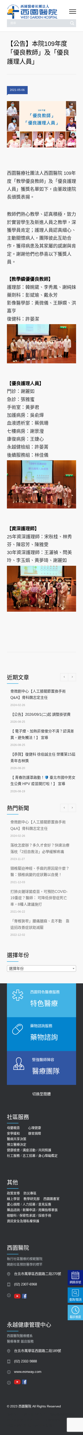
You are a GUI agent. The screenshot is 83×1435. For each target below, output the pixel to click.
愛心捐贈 (13, 1204)
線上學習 (13, 1199)
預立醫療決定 (16, 1144)
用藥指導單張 (48, 1210)
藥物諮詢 (44, 1037)
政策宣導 (13, 1193)
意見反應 (44, 1204)
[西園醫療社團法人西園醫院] (38, 11)
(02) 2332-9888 (25, 1361)
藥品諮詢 (13, 1210)
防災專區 (30, 1193)
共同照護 (44, 1150)
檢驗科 (12, 1215)
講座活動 (29, 1150)
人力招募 (29, 1204)
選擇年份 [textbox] (16, 969)
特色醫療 (44, 1003)
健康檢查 (13, 1150)
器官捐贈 (34, 1133)
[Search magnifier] (72, 23)
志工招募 (29, 1155)
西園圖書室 (51, 1199)
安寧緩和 (13, 1133)
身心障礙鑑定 (48, 1155)
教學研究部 (32, 1199)
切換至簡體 (41, 1094)
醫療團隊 (46, 1071)
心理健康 (34, 1128)
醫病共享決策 (16, 1139)
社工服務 (13, 1155)
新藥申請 (29, 1210)
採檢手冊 (44, 1215)
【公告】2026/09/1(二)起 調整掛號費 (40, 714)
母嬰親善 (13, 1128)
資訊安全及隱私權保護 (23, 1221)
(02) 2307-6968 (25, 1284)
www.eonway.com (28, 1372)
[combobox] (41, 968)
